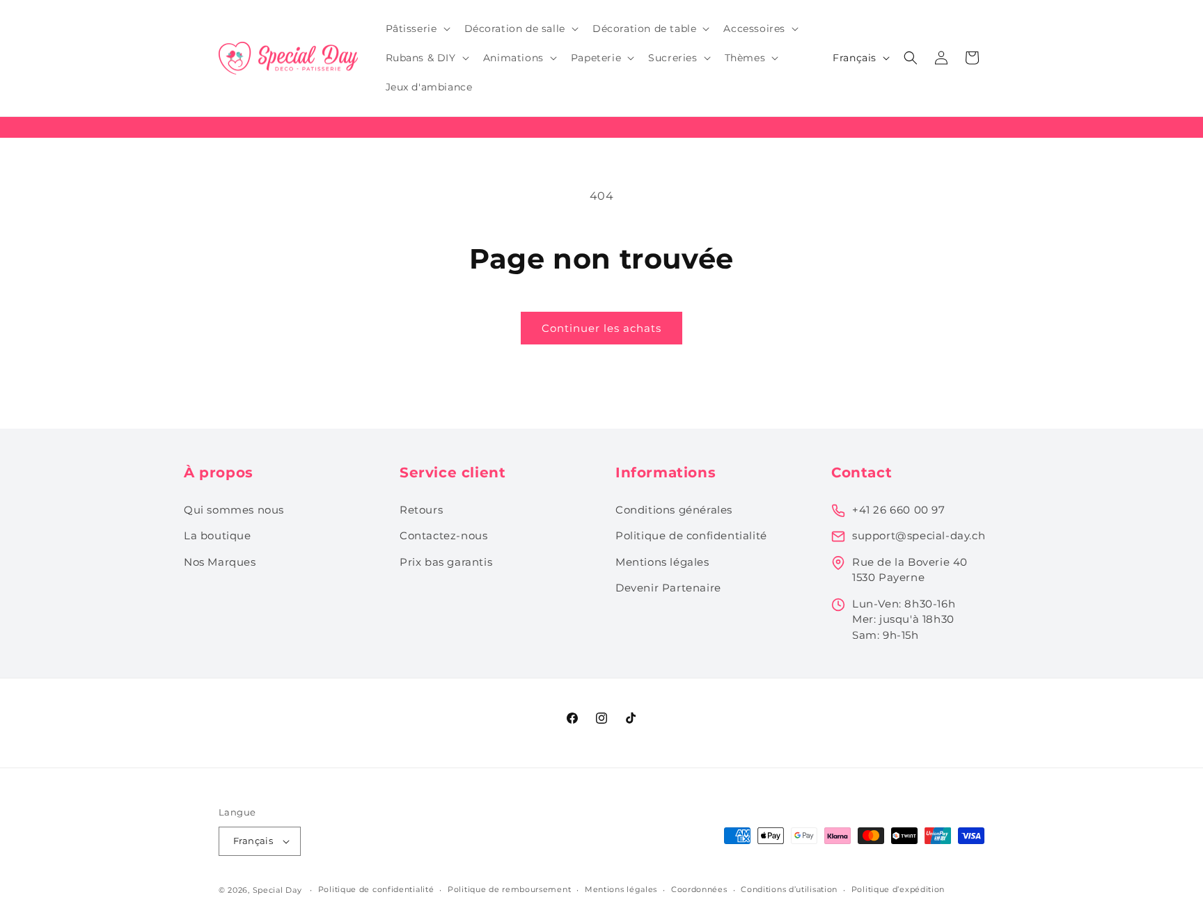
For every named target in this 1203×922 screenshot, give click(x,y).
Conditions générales (673, 509)
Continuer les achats (601, 328)
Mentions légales (662, 562)
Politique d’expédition (898, 889)
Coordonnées (699, 889)
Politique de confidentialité (691, 535)
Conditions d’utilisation (789, 889)
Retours (421, 509)
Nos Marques (220, 562)
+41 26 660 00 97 (898, 509)
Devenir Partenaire (668, 587)
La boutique (217, 535)
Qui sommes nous (234, 509)
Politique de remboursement (509, 889)
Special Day (277, 890)
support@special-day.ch (918, 535)
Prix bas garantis (446, 562)
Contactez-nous (443, 535)
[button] (416, 28)
